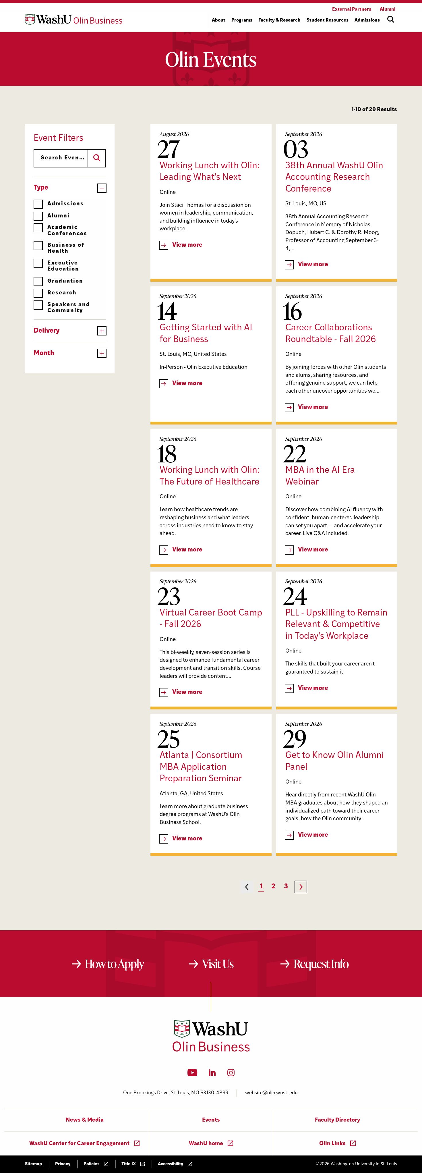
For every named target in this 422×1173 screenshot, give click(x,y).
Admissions (65, 204)
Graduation (65, 281)
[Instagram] (231, 1074)
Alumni (58, 216)
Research (62, 293)
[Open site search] (390, 19)
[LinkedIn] (212, 1074)
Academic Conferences (67, 230)
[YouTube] (192, 1074)
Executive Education (63, 266)
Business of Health (65, 248)
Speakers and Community (68, 308)
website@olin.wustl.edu (271, 1093)
